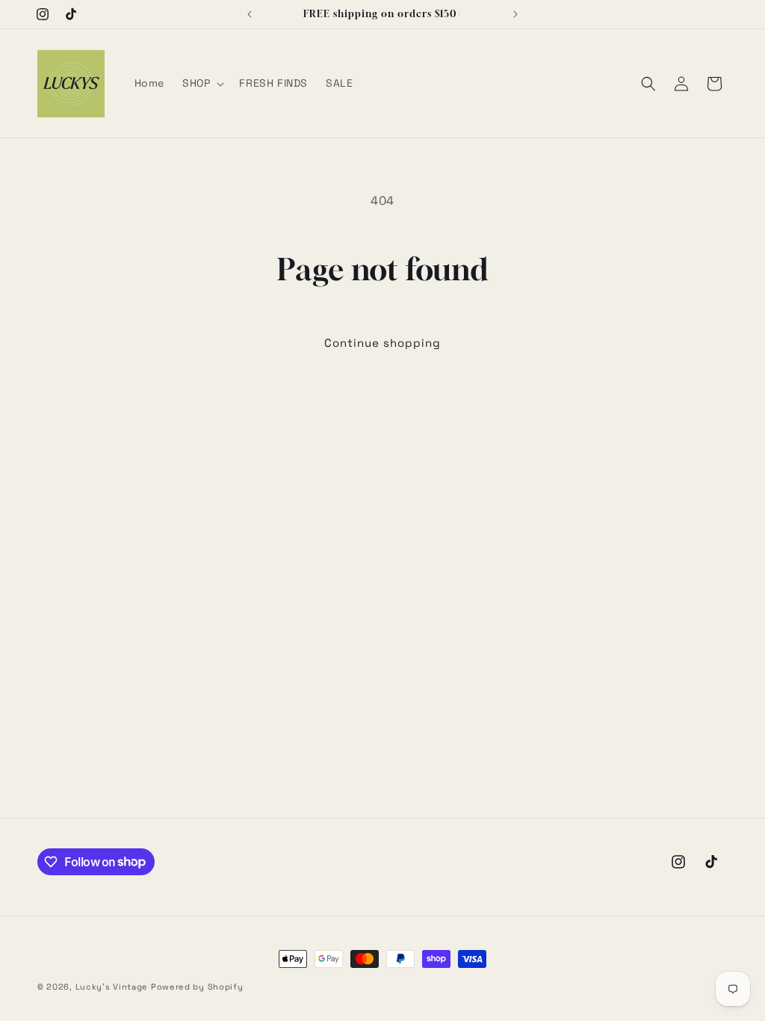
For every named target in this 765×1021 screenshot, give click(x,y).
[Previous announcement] (249, 14)
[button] (201, 83)
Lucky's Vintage (112, 986)
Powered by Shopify (197, 986)
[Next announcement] (515, 14)
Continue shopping (382, 343)
